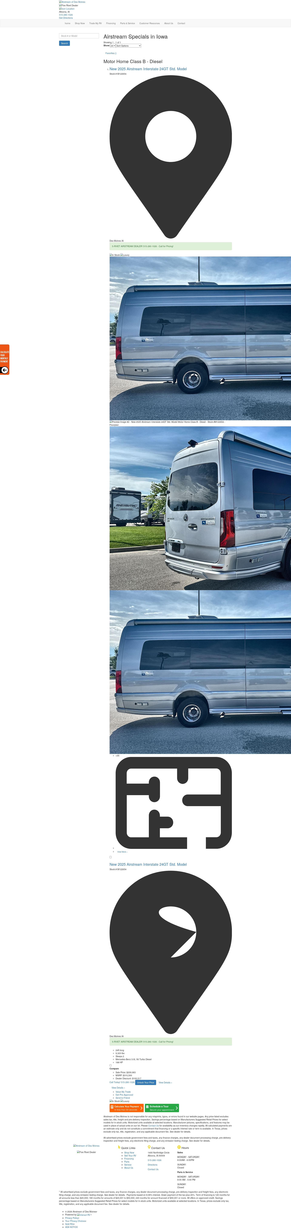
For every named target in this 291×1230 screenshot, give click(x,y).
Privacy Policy (71, 1217)
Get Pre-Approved (124, 1094)
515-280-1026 (66, 14)
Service (127, 1164)
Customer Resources (149, 23)
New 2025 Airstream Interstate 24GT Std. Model (148, 68)
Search (64, 43)
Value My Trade (123, 1091)
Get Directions (66, 17)
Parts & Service (127, 23)
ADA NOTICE (71, 1226)
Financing (111, 23)
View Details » (165, 1082)
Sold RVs (69, 1223)
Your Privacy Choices (75, 1220)
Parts (126, 1161)
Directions (152, 1164)
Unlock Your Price (145, 1082)
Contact (181, 23)
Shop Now (80, 23)
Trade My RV (95, 23)
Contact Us (153, 1125)
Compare (114, 1068)
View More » (122, 851)
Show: (107, 45)
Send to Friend (123, 1097)
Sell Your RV (130, 1155)
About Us (168, 23)
